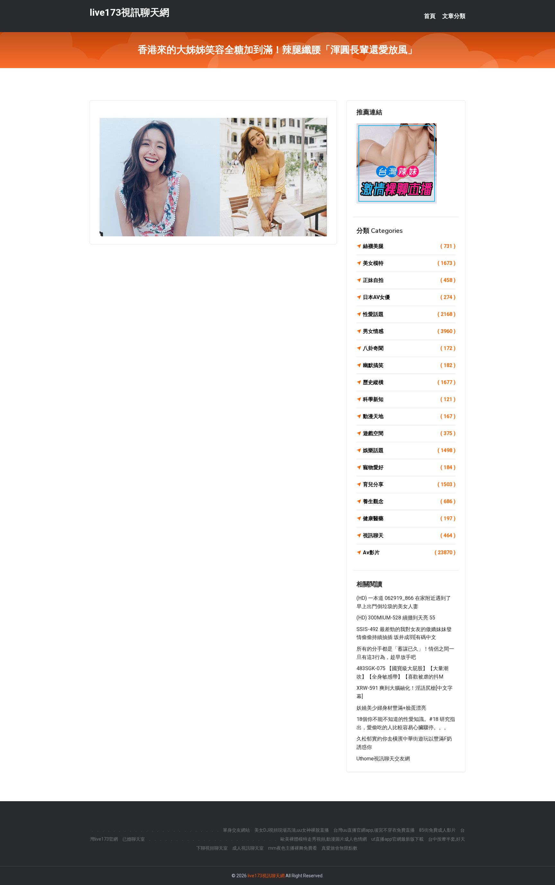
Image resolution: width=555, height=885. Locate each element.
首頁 (430, 16)
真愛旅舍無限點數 (339, 848)
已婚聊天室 (133, 839)
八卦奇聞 (409, 348)
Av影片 (409, 552)
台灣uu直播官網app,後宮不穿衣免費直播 (374, 830)
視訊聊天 (409, 535)
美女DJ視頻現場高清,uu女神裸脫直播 (291, 830)
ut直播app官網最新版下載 (397, 839)
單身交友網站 (236, 830)
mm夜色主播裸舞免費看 (292, 848)
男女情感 (409, 331)
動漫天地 (409, 416)
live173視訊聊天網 (129, 12)
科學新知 (409, 399)
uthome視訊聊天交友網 (383, 759)
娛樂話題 (409, 450)
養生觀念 (409, 501)
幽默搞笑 (409, 365)
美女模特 (409, 263)
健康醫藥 (409, 518)
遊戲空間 (409, 433)
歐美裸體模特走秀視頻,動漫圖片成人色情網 (323, 839)
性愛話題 (409, 314)
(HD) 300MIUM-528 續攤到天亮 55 (396, 618)
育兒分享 (409, 484)
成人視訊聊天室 (248, 848)
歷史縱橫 (409, 382)
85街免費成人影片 (437, 830)
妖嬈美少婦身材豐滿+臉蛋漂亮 (391, 708)
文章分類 (453, 16)
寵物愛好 (409, 467)
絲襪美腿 (409, 246)
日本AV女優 (409, 297)
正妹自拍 (409, 280)
